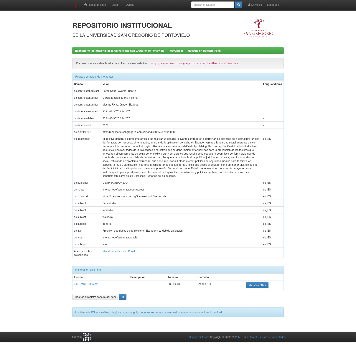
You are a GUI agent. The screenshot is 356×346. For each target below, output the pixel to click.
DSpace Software (199, 337)
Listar (115, 4)
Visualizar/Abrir (257, 285)
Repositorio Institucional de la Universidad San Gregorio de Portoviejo (119, 50)
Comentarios (278, 337)
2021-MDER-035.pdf (86, 284)
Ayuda (130, 4)
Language (273, 4)
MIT (240, 337)
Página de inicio (96, 4)
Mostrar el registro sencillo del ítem (95, 297)
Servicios (256, 4)
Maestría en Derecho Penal (204, 50)
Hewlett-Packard (258, 337)
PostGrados (176, 50)
